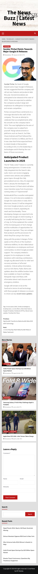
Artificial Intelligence (24, 306)
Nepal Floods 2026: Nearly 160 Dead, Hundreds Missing (18, 529)
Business (6, 431)
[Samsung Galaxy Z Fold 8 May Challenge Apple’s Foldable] (19, 388)
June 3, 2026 (16, 407)
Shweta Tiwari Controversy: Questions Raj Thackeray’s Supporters (16, 559)
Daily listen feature (26, 309)
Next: (17, 329)
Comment (7, 453)
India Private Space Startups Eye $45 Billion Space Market (18, 551)
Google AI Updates (8, 311)
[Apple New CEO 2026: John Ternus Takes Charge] (19, 422)
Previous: (18, 321)
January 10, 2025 (17, 55)
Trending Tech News (14, 313)
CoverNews (31, 568)
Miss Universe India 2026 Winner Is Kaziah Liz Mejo (17, 543)
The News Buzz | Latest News (19, 18)
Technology (7, 46)
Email (21, 479)
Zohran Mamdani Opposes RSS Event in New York (18, 536)
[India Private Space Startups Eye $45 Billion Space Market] (19, 354)
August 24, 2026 (16, 373)
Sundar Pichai (9, 84)
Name (5, 479)
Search (4, 507)
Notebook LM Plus (19, 311)
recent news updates (24, 294)
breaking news (7, 309)
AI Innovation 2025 (11, 306)
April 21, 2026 (16, 439)
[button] (4, 33)
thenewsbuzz (8, 55)
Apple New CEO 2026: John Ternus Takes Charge (18, 436)
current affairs (16, 309)
